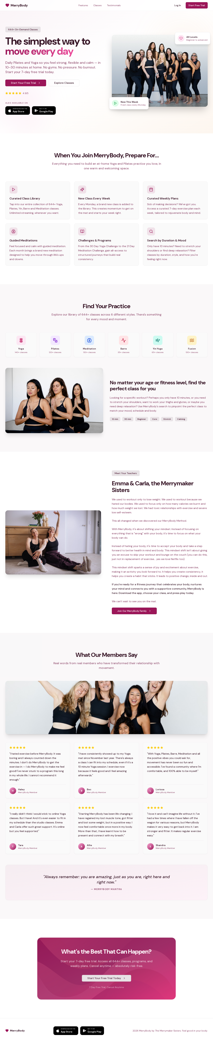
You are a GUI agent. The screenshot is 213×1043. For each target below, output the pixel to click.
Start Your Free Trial (23, 83)
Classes (97, 5)
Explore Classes (64, 83)
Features (83, 5)
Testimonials (114, 5)
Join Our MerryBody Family (132, 610)
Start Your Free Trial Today (104, 978)
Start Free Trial (197, 5)
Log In (177, 5)
